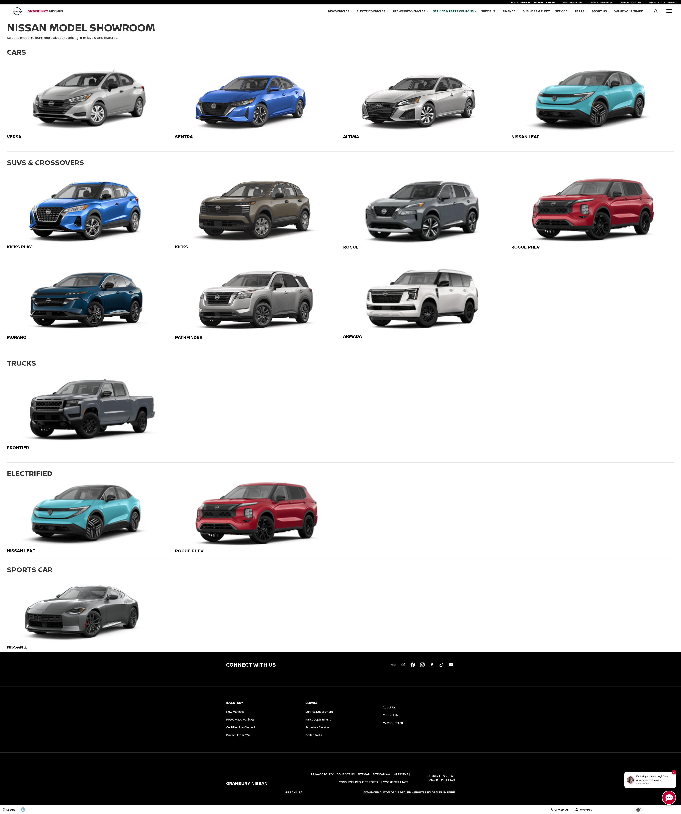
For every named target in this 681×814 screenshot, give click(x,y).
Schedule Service (317, 727)
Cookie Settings (395, 782)
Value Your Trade (628, 11)
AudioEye (401, 774)
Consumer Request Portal (359, 782)
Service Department (319, 712)
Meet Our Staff (393, 723)
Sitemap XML (382, 774)
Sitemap (364, 774)
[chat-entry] (669, 798)
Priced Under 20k (238, 735)
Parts (579, 11)
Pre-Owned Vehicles (409, 11)
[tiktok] (441, 665)
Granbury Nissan (442, 780)
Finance (509, 11)
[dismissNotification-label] (674, 772)
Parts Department (318, 719)
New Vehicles (338, 11)
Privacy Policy (322, 774)
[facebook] (413, 665)
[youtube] (451, 665)
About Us (599, 11)
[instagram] (422, 665)
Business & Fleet (536, 11)
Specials (488, 11)
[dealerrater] (403, 665)
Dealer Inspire (443, 792)
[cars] (393, 665)
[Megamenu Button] (669, 11)
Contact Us (390, 715)
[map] (432, 665)
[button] (655, 11)
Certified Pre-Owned (240, 727)
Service (561, 11)
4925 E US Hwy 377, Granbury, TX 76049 (532, 2)
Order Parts (313, 735)
